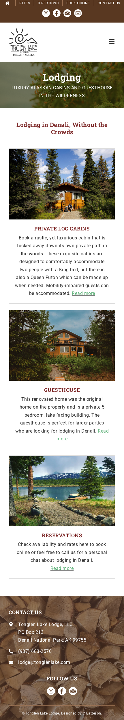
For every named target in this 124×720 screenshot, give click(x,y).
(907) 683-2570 (35, 651)
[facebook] (62, 691)
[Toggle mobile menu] (112, 41)
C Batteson (92, 713)
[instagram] (51, 691)
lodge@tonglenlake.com (44, 662)
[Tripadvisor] (73, 691)
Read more (83, 293)
